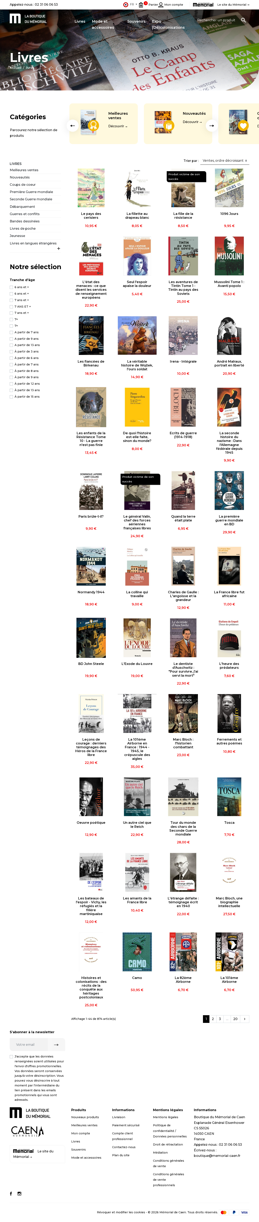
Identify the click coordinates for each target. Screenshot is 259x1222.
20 (235, 1019)
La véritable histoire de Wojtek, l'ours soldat (137, 365)
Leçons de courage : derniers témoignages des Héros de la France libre (91, 747)
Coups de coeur (23, 185)
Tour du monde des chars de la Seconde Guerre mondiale (183, 828)
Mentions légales (165, 1117)
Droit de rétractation (168, 1144)
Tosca (229, 823)
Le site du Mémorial (33, 1154)
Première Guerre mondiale (31, 192)
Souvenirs (78, 1149)
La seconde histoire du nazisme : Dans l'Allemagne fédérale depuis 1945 (229, 442)
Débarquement (22, 207)
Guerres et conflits (25, 214)
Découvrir (116, 126)
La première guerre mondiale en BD (229, 520)
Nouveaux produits (85, 1117)
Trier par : (191, 161)
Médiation (160, 1152)
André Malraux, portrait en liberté (229, 363)
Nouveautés (194, 113)
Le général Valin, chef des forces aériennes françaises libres (137, 522)
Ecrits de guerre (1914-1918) (183, 435)
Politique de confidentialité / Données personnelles (170, 1130)
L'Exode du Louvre (137, 664)
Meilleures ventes (118, 115)
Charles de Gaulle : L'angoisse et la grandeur (183, 596)
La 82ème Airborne (183, 980)
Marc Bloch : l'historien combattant (183, 743)
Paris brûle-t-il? (91, 516)
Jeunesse (17, 236)
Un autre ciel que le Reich (137, 824)
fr (132, 4)
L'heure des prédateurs (229, 666)
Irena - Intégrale (183, 361)
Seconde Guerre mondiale (31, 199)
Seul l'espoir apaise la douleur (137, 284)
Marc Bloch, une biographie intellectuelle (229, 902)
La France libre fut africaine (229, 594)
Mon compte (80, 1133)
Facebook (11, 1193)
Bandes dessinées (25, 221)
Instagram (19, 1193)
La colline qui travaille (137, 594)
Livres (16, 164)
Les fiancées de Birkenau (91, 363)
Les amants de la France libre (137, 900)
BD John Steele (91, 664)
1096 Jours (229, 214)
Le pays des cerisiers (91, 216)
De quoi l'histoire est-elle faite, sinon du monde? (137, 437)
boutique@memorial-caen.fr (217, 1156)
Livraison (118, 1117)
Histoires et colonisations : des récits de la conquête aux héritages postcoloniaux (91, 987)
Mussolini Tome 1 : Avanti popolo (229, 284)
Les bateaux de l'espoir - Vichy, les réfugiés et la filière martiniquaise (91, 906)
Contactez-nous (124, 1147)
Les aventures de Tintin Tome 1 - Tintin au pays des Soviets (183, 288)
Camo (137, 978)
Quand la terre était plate (183, 518)
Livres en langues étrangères (33, 243)
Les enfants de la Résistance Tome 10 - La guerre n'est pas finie (91, 439)
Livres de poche (23, 228)
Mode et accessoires (86, 1157)
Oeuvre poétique (91, 823)
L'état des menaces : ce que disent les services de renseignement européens (91, 289)
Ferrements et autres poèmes (229, 741)
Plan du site (121, 1155)
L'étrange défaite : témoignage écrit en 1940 (183, 902)
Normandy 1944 (91, 592)
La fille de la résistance (183, 216)
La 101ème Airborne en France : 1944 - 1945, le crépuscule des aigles (137, 749)
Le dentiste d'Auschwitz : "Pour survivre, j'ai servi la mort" (183, 669)
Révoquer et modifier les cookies (121, 1212)
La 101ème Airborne (229, 980)
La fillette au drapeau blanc (137, 216)
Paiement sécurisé (126, 1125)
